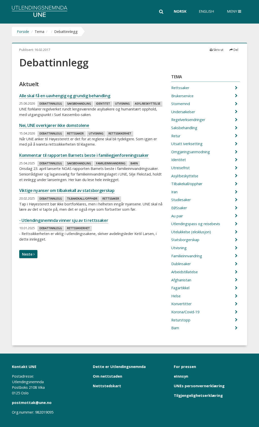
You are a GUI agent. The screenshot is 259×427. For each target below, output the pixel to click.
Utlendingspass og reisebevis (196, 223)
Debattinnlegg (50, 103)
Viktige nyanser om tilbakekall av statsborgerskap (67, 190)
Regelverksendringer (188, 119)
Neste (27, 254)
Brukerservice (183, 95)
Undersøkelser (183, 111)
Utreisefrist (181, 167)
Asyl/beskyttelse (147, 103)
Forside (23, 31)
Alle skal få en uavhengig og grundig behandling (64, 96)
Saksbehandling (79, 103)
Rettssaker (75, 133)
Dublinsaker (181, 263)
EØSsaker (179, 207)
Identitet (103, 103)
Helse (176, 296)
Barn (134, 163)
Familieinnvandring (110, 163)
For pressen (185, 366)
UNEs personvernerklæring (199, 385)
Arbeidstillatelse (185, 271)
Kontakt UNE (24, 366)
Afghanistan (181, 280)
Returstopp (181, 320)
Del (235, 50)
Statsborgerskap (185, 239)
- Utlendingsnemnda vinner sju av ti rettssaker (63, 220)
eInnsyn (181, 376)
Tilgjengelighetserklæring (198, 395)
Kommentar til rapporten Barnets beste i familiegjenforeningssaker (84, 155)
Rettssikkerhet (120, 133)
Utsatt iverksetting (187, 143)
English (206, 11)
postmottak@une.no (32, 402)
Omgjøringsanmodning (191, 151)
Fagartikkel (180, 287)
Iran (175, 191)
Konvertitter (181, 303)
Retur (176, 135)
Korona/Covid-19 (185, 311)
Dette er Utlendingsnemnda (119, 366)
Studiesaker (181, 199)
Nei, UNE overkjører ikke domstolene (54, 125)
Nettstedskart (107, 385)
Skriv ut (217, 50)
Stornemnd (181, 103)
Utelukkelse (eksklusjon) (191, 231)
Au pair (177, 216)
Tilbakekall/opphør (82, 198)
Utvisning (122, 103)
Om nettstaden (107, 376)
